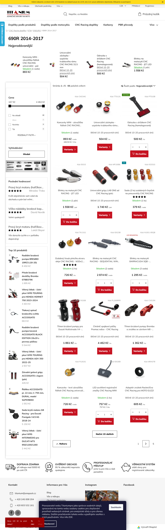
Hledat (26, 154)
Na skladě (28, 115)
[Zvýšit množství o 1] (146, 147)
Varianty (68, 149)
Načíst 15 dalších (105, 434)
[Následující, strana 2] (145, 443)
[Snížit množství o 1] (133, 147)
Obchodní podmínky (43, 6)
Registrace (149, 6)
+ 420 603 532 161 (24, 505)
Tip (28, 129)
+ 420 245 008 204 (24, 499)
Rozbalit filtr (26, 135)
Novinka (28, 124)
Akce (28, 120)
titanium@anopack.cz (25, 493)
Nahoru (63, 443)
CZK (122, 6)
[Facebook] (11, 513)
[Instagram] (18, 513)
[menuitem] (22, 24)
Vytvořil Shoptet (149, 527)
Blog (10, 6)
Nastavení (49, 523)
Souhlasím (116, 507)
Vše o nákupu (23, 6)
